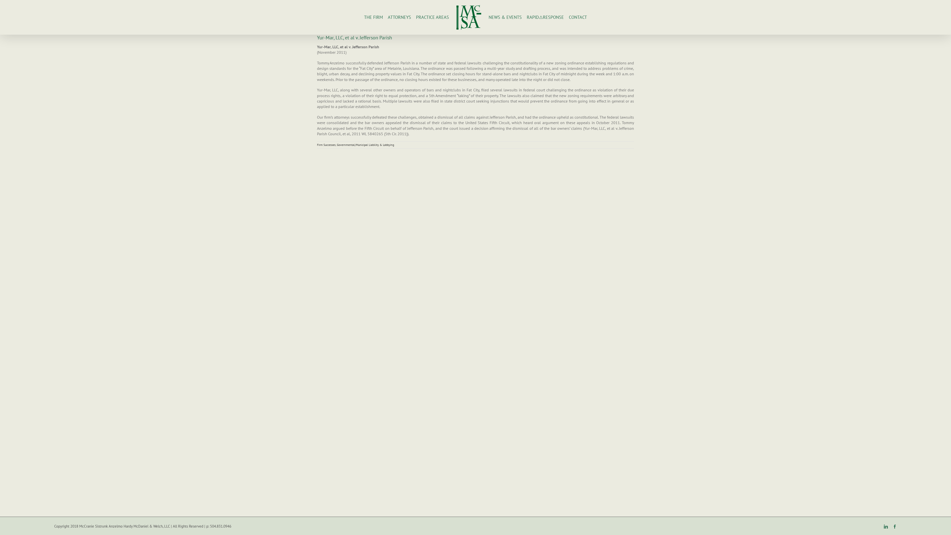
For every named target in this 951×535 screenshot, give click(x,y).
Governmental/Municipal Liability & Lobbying (365, 145)
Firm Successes (326, 145)
